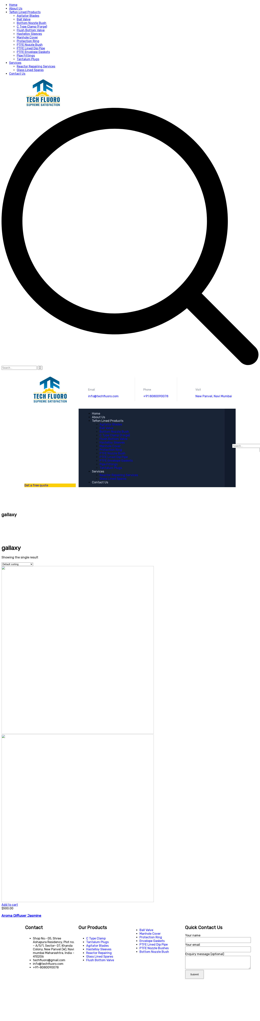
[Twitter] (30, 981)
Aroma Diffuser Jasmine (21, 916)
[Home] (50, 402)
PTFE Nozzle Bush (30, 44)
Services (15, 63)
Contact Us (17, 73)
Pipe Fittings (26, 55)
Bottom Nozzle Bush (31, 23)
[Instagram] (61, 981)
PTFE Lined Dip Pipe (31, 48)
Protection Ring (28, 41)
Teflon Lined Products (25, 12)
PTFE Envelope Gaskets (33, 52)
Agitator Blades (28, 16)
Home (13, 5)
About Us (15, 8)
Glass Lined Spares (30, 70)
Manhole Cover (27, 37)
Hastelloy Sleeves (29, 34)
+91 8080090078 (155, 396)
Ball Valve (23, 19)
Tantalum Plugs (28, 59)
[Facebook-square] (40, 981)
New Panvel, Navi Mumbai (213, 396)
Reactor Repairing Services (36, 66)
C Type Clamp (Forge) (32, 26)
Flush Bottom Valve (31, 30)
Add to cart (10, 904)
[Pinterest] (50, 981)
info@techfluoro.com (103, 396)
